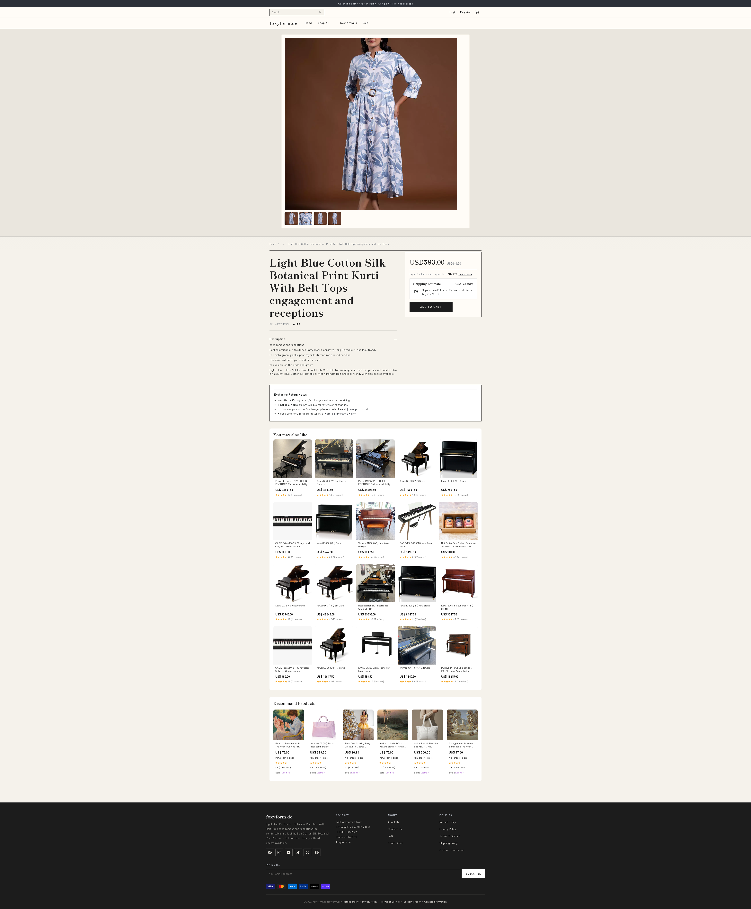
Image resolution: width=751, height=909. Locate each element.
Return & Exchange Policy (340, 413)
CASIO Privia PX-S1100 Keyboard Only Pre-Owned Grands (292, 669)
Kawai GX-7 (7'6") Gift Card (330, 605)
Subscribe (473, 873)
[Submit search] (320, 12)
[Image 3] (320, 218)
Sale (365, 23)
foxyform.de (283, 23)
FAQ (390, 836)
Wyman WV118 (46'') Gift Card (415, 667)
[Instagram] (279, 852)
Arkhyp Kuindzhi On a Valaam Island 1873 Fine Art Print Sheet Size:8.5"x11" (391, 745)
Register (465, 12)
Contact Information (451, 850)
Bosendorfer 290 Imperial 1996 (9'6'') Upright (374, 607)
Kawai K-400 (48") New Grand (415, 605)
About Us (393, 822)
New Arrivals (348, 23)
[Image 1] (291, 218)
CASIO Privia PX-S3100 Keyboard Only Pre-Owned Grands (292, 545)
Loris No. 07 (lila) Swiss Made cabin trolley (322, 745)
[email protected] (357, 409)
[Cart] (477, 12)
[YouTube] (289, 852)
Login (453, 12)
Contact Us (395, 829)
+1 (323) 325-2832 (346, 832)
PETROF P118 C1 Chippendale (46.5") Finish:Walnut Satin (456, 669)
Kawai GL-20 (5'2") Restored (331, 667)
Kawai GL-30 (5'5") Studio (413, 480)
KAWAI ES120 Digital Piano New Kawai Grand (374, 669)
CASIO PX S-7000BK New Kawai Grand (416, 545)
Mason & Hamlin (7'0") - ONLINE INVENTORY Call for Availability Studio (291, 482)
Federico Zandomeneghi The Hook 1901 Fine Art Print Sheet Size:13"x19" (287, 745)
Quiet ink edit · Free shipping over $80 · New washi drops (375, 3)
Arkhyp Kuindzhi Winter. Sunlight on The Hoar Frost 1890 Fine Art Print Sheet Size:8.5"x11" (461, 745)
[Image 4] (334, 218)
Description (277, 339)
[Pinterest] (317, 852)
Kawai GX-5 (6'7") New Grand (290, 605)
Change (468, 283)
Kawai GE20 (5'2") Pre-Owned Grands (332, 482)
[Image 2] (305, 218)
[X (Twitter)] (307, 852)
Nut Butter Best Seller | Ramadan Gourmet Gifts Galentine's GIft (458, 545)
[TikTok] (298, 852)
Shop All (323, 23)
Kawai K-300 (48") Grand (329, 543)
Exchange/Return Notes (290, 394)
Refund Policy (447, 822)
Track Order (395, 843)
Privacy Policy (447, 829)
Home (309, 23)
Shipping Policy (448, 843)
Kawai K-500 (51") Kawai (453, 480)
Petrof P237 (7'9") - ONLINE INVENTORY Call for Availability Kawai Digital (374, 482)
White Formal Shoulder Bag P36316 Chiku (426, 745)
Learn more (465, 274)
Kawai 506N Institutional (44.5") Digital (457, 607)
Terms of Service (449, 836)
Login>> (286, 772)
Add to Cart (431, 307)
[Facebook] (270, 852)
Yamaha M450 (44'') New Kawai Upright (374, 545)
